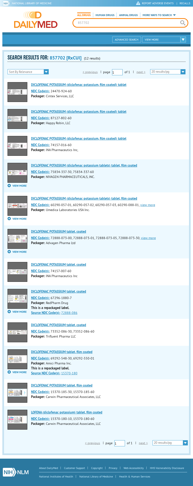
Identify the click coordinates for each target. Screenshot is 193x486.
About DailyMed (48, 468)
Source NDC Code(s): (45, 313)
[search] (183, 23)
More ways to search (157, 15)
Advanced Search (126, 39)
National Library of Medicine (32, 3)
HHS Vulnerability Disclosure (167, 468)
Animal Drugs (128, 15)
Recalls (185, 3)
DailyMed (35, 19)
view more (147, 205)
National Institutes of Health (56, 476)
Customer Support (74, 468)
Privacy (113, 468)
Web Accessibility (134, 468)
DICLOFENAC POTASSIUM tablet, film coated (61, 352)
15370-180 (69, 373)
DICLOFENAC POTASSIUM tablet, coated (58, 231)
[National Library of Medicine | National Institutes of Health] (15, 472)
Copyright (97, 468)
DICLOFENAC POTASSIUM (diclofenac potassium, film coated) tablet (78, 85)
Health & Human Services (134, 476)
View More (152, 39)
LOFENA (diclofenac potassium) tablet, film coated (66, 412)
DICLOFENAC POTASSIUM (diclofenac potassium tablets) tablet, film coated (84, 165)
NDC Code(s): (40, 91)
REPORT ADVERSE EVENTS (157, 3)
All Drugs (84, 15)
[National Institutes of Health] (7, 3)
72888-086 (69, 313)
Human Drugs (105, 15)
